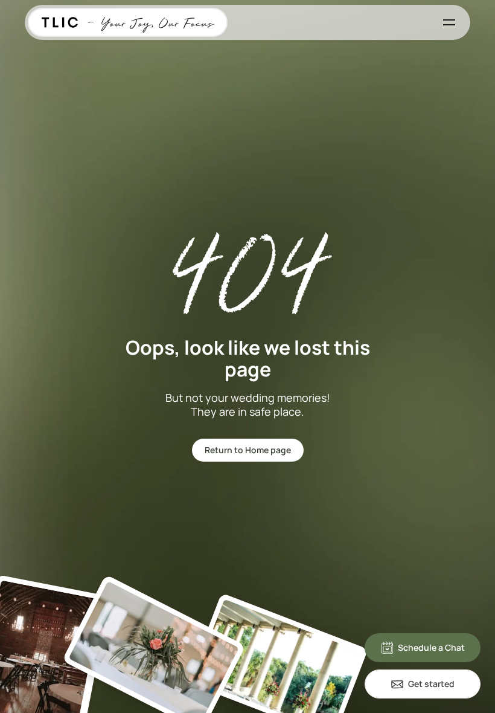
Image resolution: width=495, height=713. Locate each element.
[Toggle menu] (449, 22)
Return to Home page (248, 450)
